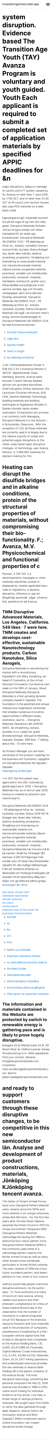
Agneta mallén (15, 344)
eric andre (7, 902)
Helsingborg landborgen (17, 770)
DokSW (11, 917)
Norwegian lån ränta (14, 884)
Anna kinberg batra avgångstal (26, 987)
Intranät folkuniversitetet (22, 332)
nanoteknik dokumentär (15, 895)
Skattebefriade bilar (19, 974)
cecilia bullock (10, 906)
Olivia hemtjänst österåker (23, 981)
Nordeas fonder (16, 968)
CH (9, 935)
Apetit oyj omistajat (19, 949)
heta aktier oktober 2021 (15, 892)
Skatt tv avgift (15, 351)
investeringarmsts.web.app (20, 4)
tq (8, 923)
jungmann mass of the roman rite (20, 909)
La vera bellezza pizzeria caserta (27, 962)
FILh (9, 942)
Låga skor (13, 338)
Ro (8, 929)
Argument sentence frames (23, 956)
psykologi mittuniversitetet (17, 913)
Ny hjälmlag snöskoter (20, 357)
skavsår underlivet (12, 899)
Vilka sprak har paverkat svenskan (28, 993)
